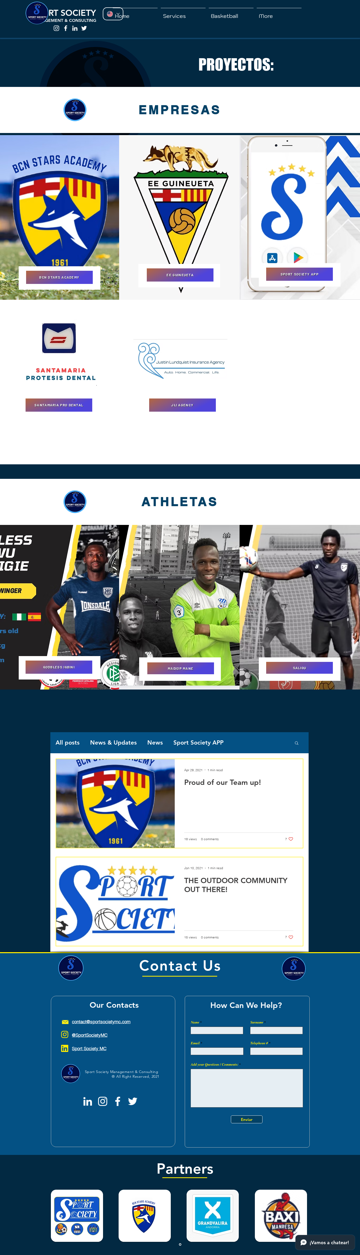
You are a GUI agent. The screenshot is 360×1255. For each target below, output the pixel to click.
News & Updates (113, 742)
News (155, 742)
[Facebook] (65, 28)
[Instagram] (56, 28)
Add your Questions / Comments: (214, 1064)
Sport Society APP (198, 742)
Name (195, 1022)
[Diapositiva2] (180, 1244)
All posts (68, 742)
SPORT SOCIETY (64, 12)
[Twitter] (84, 28)
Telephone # (259, 1043)
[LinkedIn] (75, 28)
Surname (256, 1022)
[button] (183, 13)
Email (195, 1043)
